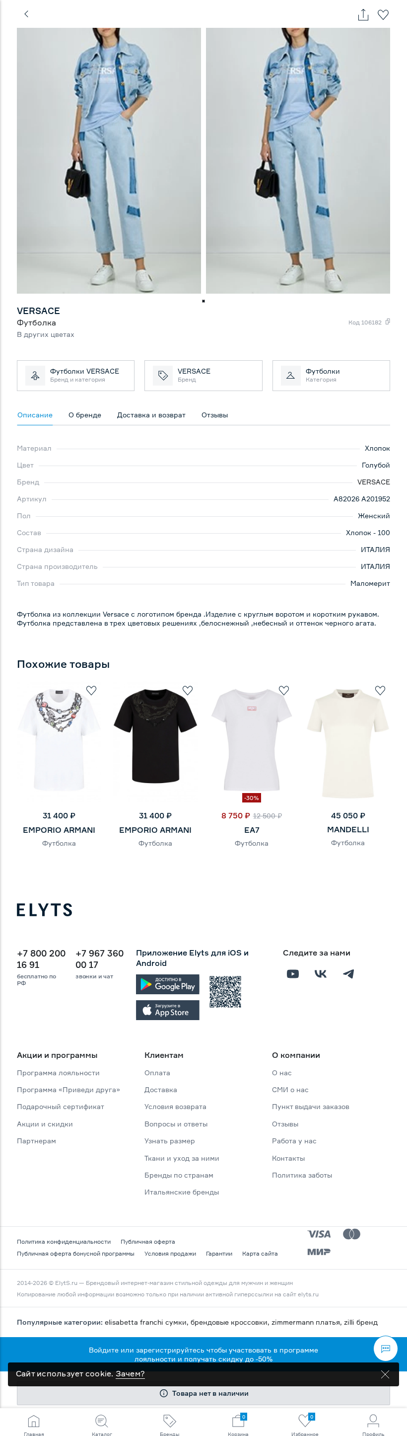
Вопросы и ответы (175, 1123)
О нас (282, 1072)
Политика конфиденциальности (64, 1241)
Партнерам (36, 1140)
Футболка (59, 843)
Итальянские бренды (181, 1192)
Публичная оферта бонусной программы (76, 1253)
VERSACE (373, 482)
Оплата (157, 1072)
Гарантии (219, 1253)
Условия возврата (175, 1106)
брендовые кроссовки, (231, 1322)
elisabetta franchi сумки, (148, 1322)
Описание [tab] (35, 414)
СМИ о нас (290, 1089)
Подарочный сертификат (60, 1106)
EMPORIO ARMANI (59, 830)
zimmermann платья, (307, 1322)
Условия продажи (170, 1253)
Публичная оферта (148, 1241)
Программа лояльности (58, 1072)
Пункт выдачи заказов (310, 1106)
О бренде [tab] (84, 414)
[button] (203, 301)
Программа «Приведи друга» (68, 1089)
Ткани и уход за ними (181, 1158)
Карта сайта (260, 1253)
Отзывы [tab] (215, 414)
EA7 (252, 830)
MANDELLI (348, 829)
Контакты (288, 1158)
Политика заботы (302, 1175)
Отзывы (285, 1123)
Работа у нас (294, 1140)
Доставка (160, 1089)
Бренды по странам (178, 1175)
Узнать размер (169, 1140)
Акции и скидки (45, 1123)
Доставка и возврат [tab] (151, 414)
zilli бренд (361, 1322)
